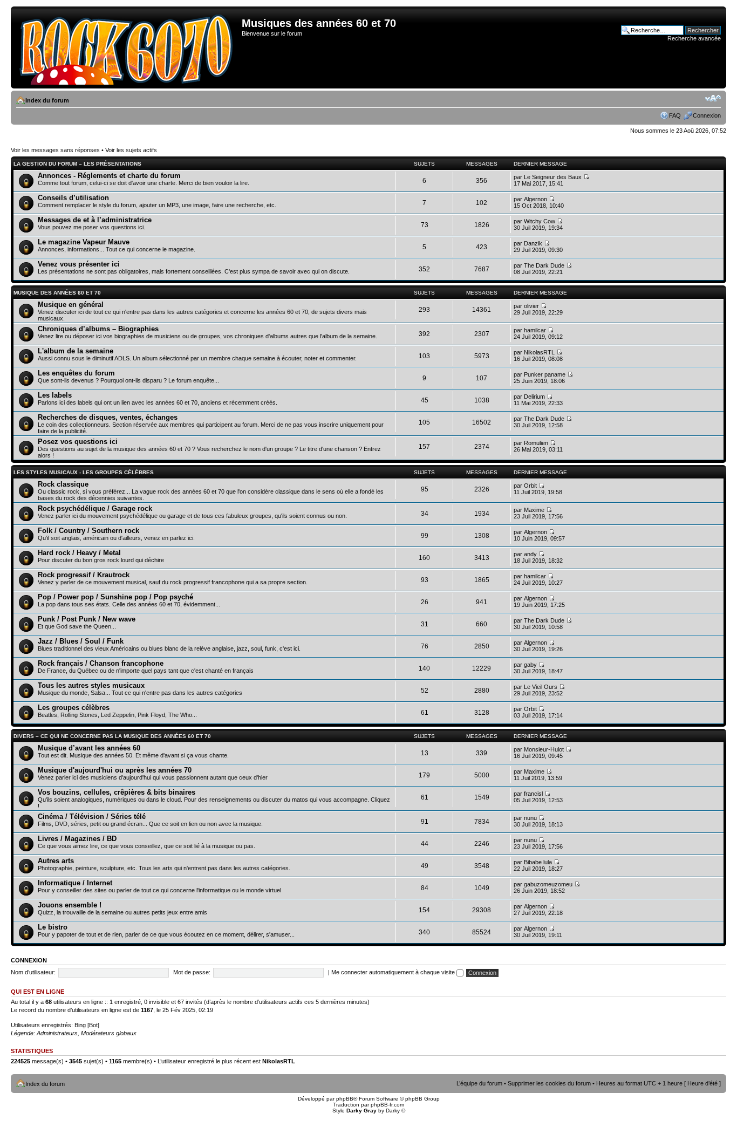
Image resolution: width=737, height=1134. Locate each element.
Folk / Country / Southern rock (88, 531)
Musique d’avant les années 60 (89, 748)
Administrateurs (57, 1033)
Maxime (534, 510)
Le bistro (52, 927)
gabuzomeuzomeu (548, 884)
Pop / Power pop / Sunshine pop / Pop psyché (115, 597)
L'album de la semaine (75, 351)
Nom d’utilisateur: (33, 972)
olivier (531, 306)
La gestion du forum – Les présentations (77, 164)
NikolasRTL (539, 352)
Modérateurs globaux (109, 1033)
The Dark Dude (544, 265)
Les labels (55, 395)
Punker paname (544, 374)
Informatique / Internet (75, 883)
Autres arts (56, 861)
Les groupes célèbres (74, 707)
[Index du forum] (127, 47)
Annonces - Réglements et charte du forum (109, 176)
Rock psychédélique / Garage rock (95, 508)
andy (530, 554)
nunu (530, 818)
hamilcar (535, 330)
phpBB (344, 1099)
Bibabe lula (538, 862)
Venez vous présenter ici (79, 264)
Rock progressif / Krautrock (83, 575)
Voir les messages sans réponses (55, 150)
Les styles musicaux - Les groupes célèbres (83, 472)
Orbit (530, 485)
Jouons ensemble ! (69, 905)
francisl (533, 793)
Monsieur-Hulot (544, 749)
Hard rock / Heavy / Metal (79, 553)
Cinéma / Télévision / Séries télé (92, 816)
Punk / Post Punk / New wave (86, 619)
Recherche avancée (694, 38)
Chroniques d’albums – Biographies (98, 329)
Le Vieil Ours (540, 687)
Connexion (707, 115)
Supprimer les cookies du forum (549, 1083)
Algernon (535, 199)
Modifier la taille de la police (713, 98)
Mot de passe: (191, 972)
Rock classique (63, 484)
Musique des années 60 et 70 (57, 293)
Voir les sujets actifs (131, 150)
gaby (530, 664)
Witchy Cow (539, 221)
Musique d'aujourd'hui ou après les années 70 (115, 770)
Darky (393, 1110)
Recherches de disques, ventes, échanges (108, 417)
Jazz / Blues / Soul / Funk (81, 641)
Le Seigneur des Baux (553, 177)
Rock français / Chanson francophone (100, 663)
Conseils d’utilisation (73, 198)
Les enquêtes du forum (76, 373)
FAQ (675, 115)
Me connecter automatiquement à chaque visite (393, 972)
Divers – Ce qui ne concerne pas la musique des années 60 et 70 (112, 736)
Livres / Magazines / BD (77, 839)
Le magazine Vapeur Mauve (83, 242)
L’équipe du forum (479, 1083)
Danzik (533, 243)
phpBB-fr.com (387, 1105)
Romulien (536, 443)
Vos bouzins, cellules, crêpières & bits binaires (116, 792)
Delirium (534, 396)
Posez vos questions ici (78, 442)
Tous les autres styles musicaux (91, 685)
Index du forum (47, 100)
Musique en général (71, 304)
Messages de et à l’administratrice (95, 220)
